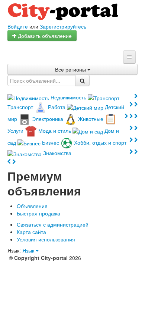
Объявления (32, 206)
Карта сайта (31, 231)
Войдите (17, 26)
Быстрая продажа (38, 213)
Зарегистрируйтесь (63, 26)
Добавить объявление (44, 35)
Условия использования (46, 239)
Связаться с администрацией (52, 224)
